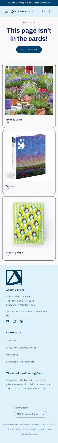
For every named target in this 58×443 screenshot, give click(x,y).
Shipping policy (46, 429)
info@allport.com (26, 305)
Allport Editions (16, 424)
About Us (11, 341)
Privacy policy (14, 429)
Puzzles (10, 186)
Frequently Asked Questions (21, 348)
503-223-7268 (22, 296)
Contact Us (12, 355)
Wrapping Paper (15, 252)
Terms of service (30, 429)
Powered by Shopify (32, 424)
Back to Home (29, 49)
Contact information (30, 434)
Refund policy (49, 424)
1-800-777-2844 (25, 301)
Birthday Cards (14, 120)
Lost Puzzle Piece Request (20, 362)
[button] (6, 11)
